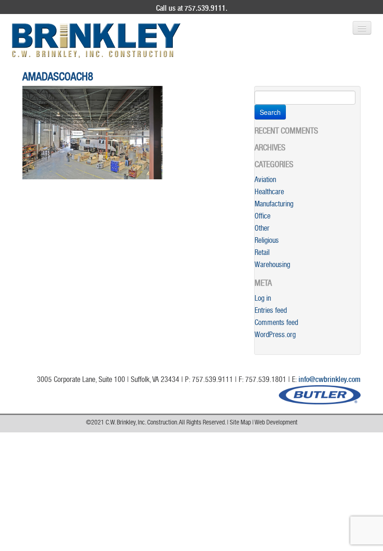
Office (262, 217)
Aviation (265, 180)
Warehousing (272, 265)
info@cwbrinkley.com (329, 380)
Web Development (276, 423)
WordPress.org (275, 335)
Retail (262, 253)
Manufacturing (274, 205)
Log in (263, 299)
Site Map (240, 423)
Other (262, 229)
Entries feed (271, 311)
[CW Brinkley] (96, 41)
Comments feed (276, 323)
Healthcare (269, 193)
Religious (267, 241)
